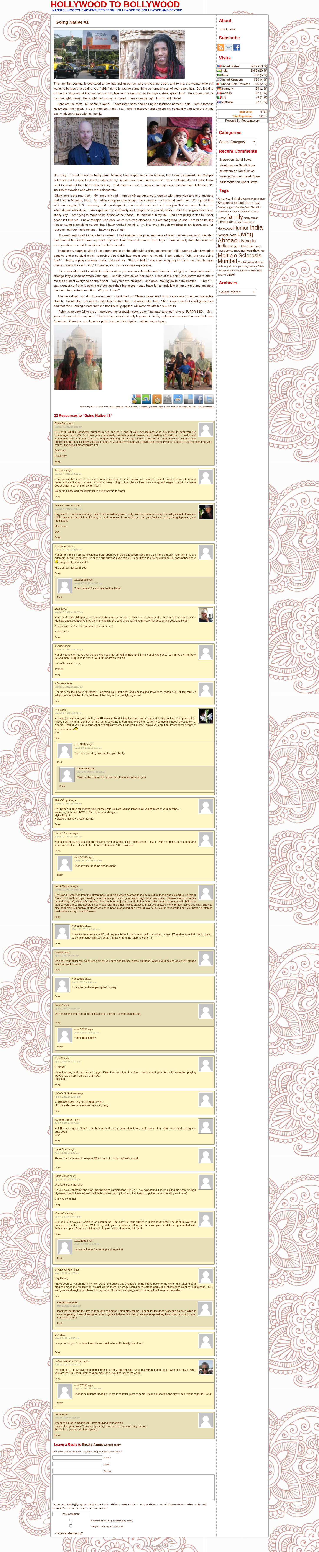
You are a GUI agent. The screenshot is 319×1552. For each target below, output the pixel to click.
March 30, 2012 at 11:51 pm (69, 890)
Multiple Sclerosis (187, 406)
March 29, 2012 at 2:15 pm (88, 748)
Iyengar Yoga (227, 235)
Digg (167, 399)
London (257, 246)
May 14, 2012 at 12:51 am (87, 1388)
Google (136, 399)
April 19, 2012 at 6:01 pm (87, 1244)
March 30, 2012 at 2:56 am (68, 803)
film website (62, 1213)
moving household (247, 250)
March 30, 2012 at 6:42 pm (88, 860)
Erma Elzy (61, 423)
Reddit (178, 399)
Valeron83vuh (228, 176)
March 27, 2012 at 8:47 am (68, 549)
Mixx (157, 399)
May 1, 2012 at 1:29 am (67, 1273)
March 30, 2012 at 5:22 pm (68, 836)
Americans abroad (231, 202)
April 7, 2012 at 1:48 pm (67, 1153)
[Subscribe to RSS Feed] (220, 49)
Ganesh (238, 222)
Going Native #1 (72, 22)
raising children (225, 270)
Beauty (134, 406)
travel (231, 274)
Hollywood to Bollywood (115, 4)
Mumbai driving (246, 262)
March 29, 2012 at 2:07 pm (68, 713)
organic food (230, 266)
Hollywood (225, 228)
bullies (258, 207)
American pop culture (254, 199)
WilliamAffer (227, 182)
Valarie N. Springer (66, 1093)
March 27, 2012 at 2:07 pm (88, 583)
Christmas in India (249, 211)
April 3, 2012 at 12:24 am (67, 1061)
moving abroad (225, 250)
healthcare (248, 222)
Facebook (198, 399)
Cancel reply (112, 1444)
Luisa (58, 1414)
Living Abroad (171, 406)
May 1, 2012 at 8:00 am (69, 1306)
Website (108, 1471)
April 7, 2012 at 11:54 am (67, 1123)
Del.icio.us (188, 399)
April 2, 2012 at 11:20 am (67, 1008)
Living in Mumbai (241, 246)
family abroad (251, 218)
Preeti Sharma (63, 833)
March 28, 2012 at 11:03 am (69, 687)
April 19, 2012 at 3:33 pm (67, 1216)
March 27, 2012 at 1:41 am (68, 427)
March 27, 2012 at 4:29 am (68, 474)
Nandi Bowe (227, 29)
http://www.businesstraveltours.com (75, 1105)
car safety (233, 211)
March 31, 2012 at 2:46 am (85, 929)
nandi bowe (62, 1149)
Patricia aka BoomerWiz (69, 1361)
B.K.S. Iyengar (252, 203)
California (222, 211)
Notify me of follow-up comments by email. (112, 1520)
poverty (253, 266)
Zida (57, 608)
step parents (241, 270)
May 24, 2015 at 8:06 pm (67, 1417)
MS (262, 250)
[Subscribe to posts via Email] (228, 49)
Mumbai (227, 261)
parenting (243, 266)
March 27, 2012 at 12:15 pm (69, 649)
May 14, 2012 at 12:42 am (68, 1364)
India (160, 406)
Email (107, 1464)
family (235, 216)
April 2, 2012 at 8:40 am (84, 982)
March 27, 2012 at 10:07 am (69, 612)
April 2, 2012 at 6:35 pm (86, 1032)
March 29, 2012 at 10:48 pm (91, 772)
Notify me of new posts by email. (107, 1526)
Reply (57, 461)
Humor (153, 406)
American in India (230, 198)
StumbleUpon (146, 399)
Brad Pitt (249, 207)
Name (107, 1457)
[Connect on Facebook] (236, 49)
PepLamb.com (250, 120)
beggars (230, 207)
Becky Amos (92, 1444)
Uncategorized (116, 406)
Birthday (239, 207)
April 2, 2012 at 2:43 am (67, 955)
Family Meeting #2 (69, 1533)
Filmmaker (144, 406)
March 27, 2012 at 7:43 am (68, 509)
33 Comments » (206, 406)
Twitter (209, 399)
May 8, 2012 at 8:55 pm (67, 1338)
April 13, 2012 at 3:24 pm (67, 1179)
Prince (261, 266)
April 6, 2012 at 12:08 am (67, 1097)
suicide (252, 270)
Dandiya (222, 218)
